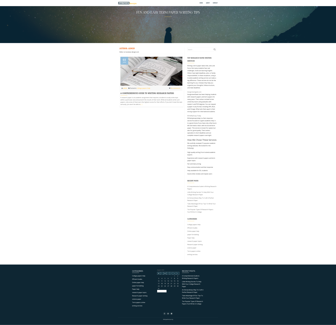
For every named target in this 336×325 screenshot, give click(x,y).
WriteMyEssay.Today (194, 116)
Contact (215, 3)
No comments (175, 88)
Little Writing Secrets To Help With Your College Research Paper (191, 284)
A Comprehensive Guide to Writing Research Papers (147, 93)
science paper (191, 248)
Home (201, 3)
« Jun (161, 291)
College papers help (143, 88)
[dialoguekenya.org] (127, 3)
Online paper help (193, 231)
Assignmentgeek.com (194, 92)
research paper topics (194, 241)
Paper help (191, 238)
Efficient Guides (192, 228)
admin (125, 88)
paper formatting (193, 235)
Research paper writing (195, 244)
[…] (141, 104)
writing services (192, 254)
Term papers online (193, 251)
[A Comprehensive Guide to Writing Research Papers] (151, 71)
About (208, 3)
